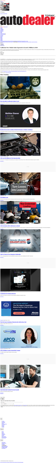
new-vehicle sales (19, 71)
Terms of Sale (9, 462)
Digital (1, 32)
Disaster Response (2, 33)
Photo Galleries (4, 436)
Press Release (3, 448)
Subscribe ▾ (2, 2)
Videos (3, 435)
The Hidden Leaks (4, 197)
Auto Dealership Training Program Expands (9, 389)
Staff (4, 99)
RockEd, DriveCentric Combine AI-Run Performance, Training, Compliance (16, 129)
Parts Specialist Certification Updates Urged (9, 101)
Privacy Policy (2, 462)
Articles (8, 0)
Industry (1, 36)
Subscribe (1, 13)
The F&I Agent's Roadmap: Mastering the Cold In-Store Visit (13, 322)
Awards (1, 27)
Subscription (3, 442)
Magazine (3, 433)
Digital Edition (5, 13)
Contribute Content (4, 447)
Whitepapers (3, 434)
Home (1, 45)
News (6, 0)
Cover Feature (3, 0)
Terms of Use (6, 462)
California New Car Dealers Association (9, 71)
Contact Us (3, 444)
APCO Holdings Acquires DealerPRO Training (10, 350)
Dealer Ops (1, 30)
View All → (1, 393)
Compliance (1, 29)
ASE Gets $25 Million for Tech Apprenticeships (10, 158)
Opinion (1, 38)
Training (1, 39)
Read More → (2, 104)
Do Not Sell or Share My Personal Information (17, 462)
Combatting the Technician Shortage (8, 293)
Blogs (2, 432)
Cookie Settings (4, 445)
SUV (3, 71)
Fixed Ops (1, 35)
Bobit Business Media (5, 446)
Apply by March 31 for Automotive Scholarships (10, 254)
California (15, 71)
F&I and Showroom (8, 72)
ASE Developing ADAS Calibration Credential (10, 225)
